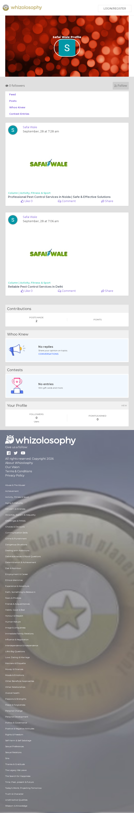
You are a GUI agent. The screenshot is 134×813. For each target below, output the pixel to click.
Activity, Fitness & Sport (35, 193)
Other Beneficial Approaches (19, 681)
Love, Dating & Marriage (17, 657)
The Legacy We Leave (16, 770)
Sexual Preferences (14, 746)
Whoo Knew (17, 107)
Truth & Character (14, 794)
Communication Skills (16, 532)
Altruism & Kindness (15, 509)
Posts (13, 101)
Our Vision (12, 467)
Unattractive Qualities (16, 800)
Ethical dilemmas (14, 580)
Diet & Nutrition (13, 568)
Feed (12, 94)
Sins (7, 758)
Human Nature (13, 621)
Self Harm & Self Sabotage (18, 740)
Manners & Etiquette (15, 663)
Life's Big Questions (15, 651)
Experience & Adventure (17, 586)
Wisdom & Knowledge (16, 805)
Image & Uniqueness (15, 627)
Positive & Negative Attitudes (19, 728)
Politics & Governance (16, 722)
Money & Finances (14, 669)
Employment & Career (16, 574)
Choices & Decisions (15, 526)
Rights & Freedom (14, 734)
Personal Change (14, 710)
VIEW (124, 405)
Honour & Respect (14, 615)
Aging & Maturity (14, 503)
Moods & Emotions (14, 675)
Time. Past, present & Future (19, 782)
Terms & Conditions (18, 471)
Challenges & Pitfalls (15, 520)
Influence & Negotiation (17, 639)
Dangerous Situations (16, 544)
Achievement (12, 491)
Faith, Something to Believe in (20, 592)
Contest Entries (19, 113)
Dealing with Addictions (17, 550)
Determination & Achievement (20, 562)
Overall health (12, 693)
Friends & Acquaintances (17, 604)
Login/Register (114, 8)
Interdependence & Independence (21, 645)
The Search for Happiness (17, 776)
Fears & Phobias (13, 598)
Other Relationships (15, 687)
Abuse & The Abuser (15, 485)
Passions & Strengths (15, 699)
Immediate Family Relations (19, 633)
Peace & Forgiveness (15, 704)
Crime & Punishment (16, 538)
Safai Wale (30, 127)
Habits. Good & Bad (15, 609)
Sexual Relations (13, 752)
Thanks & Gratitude (15, 764)
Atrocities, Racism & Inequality (20, 514)
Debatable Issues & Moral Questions (23, 556)
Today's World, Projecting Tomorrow (23, 788)
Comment (68, 201)
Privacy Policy (14, 475)
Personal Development (16, 716)
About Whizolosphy (19, 463)
